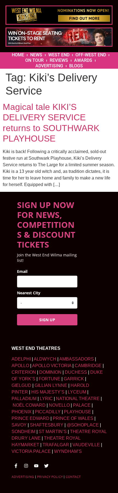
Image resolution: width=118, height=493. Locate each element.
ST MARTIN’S (53, 431)
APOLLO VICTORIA (51, 365)
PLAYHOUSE (77, 411)
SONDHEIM (23, 431)
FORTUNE (49, 378)
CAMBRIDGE (88, 365)
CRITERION (24, 372)
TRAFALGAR (56, 444)
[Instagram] (26, 465)
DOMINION (50, 372)
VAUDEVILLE (86, 444)
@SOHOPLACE (83, 425)
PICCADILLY (48, 411)
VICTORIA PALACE (31, 451)
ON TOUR (34, 60)
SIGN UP (47, 319)
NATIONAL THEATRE (78, 398)
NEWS (36, 54)
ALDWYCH (45, 359)
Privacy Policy (50, 477)
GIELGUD (21, 385)
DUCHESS (76, 372)
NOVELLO (59, 405)
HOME (18, 54)
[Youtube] (36, 465)
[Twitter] (46, 465)
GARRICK (74, 378)
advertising (23, 477)
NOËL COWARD (29, 405)
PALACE (82, 405)
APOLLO (20, 365)
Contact (73, 477)
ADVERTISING (49, 65)
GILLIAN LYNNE (51, 385)
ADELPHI (21, 359)
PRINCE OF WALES (73, 418)
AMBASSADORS (76, 359)
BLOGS (76, 65)
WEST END (58, 54)
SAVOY (19, 425)
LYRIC (46, 398)
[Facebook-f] (16, 465)
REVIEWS (59, 60)
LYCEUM (77, 392)
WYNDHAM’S (68, 451)
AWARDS (83, 60)
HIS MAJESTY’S (47, 392)
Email (22, 271)
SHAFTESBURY (46, 425)
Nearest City (28, 292)
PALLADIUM (24, 398)
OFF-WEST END (90, 54)
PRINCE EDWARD (30, 418)
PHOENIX (22, 411)
